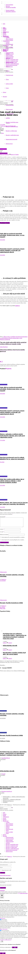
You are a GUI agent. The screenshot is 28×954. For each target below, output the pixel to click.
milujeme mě (6, 338)
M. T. (8, 123)
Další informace (24, 893)
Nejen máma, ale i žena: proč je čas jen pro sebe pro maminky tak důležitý (14, 503)
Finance (8, 41)
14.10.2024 (3, 580)
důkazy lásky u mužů (8, 336)
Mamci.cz (9, 804)
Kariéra (7, 43)
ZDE (23, 670)
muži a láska (13, 338)
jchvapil (3, 773)
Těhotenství (6, 32)
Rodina (4, 34)
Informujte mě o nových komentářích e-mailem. (13, 537)
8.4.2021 (2, 792)
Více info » (2, 665)
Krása (7, 48)
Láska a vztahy (9, 47)
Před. (1, 608)
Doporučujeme (9, 4)
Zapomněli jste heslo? (5, 875)
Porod (4, 33)
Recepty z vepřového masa (12, 135)
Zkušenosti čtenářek (11, 7)
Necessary (4, 919)
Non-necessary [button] (3, 929)
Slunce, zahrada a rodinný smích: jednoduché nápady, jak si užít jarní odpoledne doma (12, 435)
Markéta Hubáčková (7, 791)
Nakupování (6, 3)
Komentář (3, 516)
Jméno (2, 529)
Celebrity (5, 8)
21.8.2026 (2, 255)
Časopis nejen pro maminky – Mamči (12, 14)
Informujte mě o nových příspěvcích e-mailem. (13, 539)
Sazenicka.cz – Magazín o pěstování (12, 799)
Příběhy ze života (7, 1)
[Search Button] (12, 45)
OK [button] (19, 893)
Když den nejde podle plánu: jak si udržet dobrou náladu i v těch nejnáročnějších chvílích (12, 480)
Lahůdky (8, 58)
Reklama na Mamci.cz (8, 801)
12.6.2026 (2, 485)
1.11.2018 (2, 124)
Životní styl (5, 36)
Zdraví (4, 49)
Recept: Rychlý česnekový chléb (11, 603)
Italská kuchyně (9, 56)
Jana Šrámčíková (6, 758)
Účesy (7, 45)
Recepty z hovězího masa (12, 122)
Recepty (5, 51)
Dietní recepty (9, 109)
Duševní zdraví (9, 40)
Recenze (8, 6)
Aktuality (5, 13)
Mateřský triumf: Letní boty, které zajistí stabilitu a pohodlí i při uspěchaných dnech (12, 250)
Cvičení (7, 37)
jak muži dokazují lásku (19, 336)
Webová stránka (4, 534)
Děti (4, 23)
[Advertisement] (14, 180)
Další (4, 608)
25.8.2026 (2, 239)
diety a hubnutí (9, 38)
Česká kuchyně (9, 52)
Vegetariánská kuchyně (11, 139)
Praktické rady (9, 44)
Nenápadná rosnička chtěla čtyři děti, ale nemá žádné (14, 653)
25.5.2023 (2, 775)
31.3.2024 (2, 607)
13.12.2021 (3, 759)
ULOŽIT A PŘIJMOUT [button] (6, 940)
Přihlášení (2, 890)
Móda (4, 30)
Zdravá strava (9, 143)
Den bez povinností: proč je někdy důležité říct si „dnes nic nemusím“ (12, 458)
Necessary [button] (2, 918)
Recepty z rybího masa (11, 130)
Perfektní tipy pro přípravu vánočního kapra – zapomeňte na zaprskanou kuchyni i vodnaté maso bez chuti (14, 636)
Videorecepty (3, 149)
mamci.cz (17, 305)
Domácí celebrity (10, 10)
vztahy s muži (19, 338)
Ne (16, 947)
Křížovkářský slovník (10, 645)
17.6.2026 (2, 440)
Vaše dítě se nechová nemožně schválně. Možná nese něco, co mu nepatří (12, 235)
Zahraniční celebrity (11, 11)
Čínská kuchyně (10, 105)
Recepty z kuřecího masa (12, 61)
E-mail (2, 531)
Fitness (4, 29)
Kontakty (5, 802)
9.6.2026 (2, 462)
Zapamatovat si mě (6, 870)
